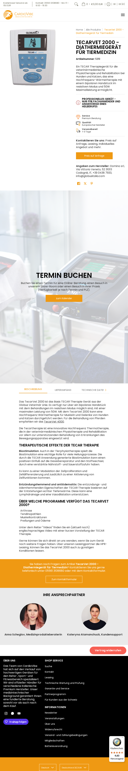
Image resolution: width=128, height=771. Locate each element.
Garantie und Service (57, 688)
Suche (48, 666)
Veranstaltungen (54, 718)
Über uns (50, 724)
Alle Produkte (93, 29)
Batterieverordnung (56, 746)
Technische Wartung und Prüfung (64, 683)
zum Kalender (64, 298)
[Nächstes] (105, 390)
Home (79, 29)
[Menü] (123, 15)
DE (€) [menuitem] (122, 4)
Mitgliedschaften (54, 740)
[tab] (33, 390)
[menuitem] (92, 4)
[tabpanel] (64, 474)
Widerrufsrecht (53, 729)
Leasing (49, 677)
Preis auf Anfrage (94, 155)
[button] (78, 183)
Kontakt (49, 671)
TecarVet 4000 (54, 422)
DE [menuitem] (114, 4)
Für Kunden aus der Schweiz (61, 699)
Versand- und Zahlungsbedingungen (66, 735)
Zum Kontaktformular (64, 579)
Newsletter (51, 712)
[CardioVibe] (18, 15)
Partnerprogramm (55, 694)
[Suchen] (76, 4)
